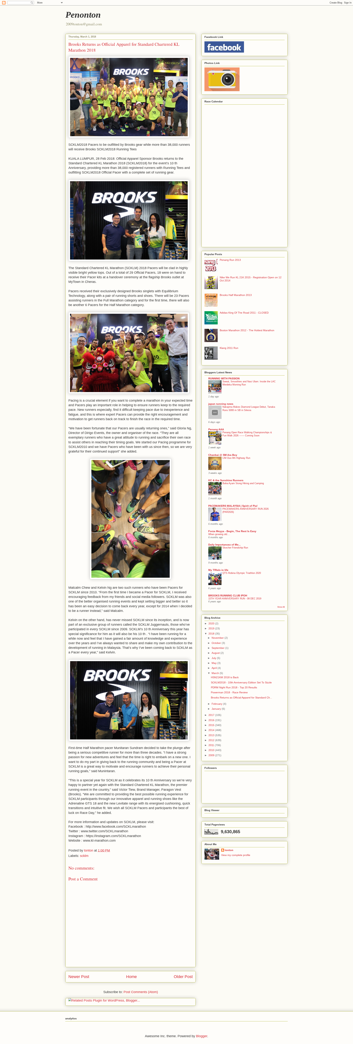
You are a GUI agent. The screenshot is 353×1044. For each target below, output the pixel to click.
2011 (211, 745)
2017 (211, 715)
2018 (211, 633)
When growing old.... (219, 534)
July (214, 658)
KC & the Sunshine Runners (225, 480)
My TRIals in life (218, 570)
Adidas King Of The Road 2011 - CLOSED (244, 312)
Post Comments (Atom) (141, 992)
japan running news (220, 403)
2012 (211, 740)
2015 (211, 725)
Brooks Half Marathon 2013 (236, 295)
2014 (211, 730)
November (218, 637)
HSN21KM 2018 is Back (225, 677)
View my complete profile (235, 855)
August (216, 652)
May (214, 663)
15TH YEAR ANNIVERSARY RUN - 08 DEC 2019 (234, 598)
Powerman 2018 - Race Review (229, 692)
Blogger (201, 1036)
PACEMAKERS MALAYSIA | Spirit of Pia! (233, 505)
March (216, 673)
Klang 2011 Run (229, 347)
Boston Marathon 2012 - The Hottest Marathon (247, 330)
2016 (211, 720)
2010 (211, 750)
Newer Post (78, 976)
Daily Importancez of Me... (224, 544)
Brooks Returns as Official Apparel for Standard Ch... (241, 697)
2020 (211, 623)
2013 (211, 735)
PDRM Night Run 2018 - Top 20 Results (234, 687)
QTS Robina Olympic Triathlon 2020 (241, 573)
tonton (229, 850)
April (214, 667)
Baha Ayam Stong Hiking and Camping (243, 483)
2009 (211, 755)
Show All (281, 607)
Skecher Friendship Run (235, 547)
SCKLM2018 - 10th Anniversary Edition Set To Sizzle (241, 682)
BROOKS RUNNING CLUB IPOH (227, 595)
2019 (211, 628)
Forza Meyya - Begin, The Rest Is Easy (232, 531)
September (218, 647)
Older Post (183, 976)
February (217, 703)
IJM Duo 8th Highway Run (236, 458)
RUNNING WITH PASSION (224, 378)
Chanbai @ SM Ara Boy (222, 454)
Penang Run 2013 (230, 259)
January (217, 708)
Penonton (83, 14)
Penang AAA (216, 429)
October (217, 642)
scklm (84, 856)
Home (131, 976)
